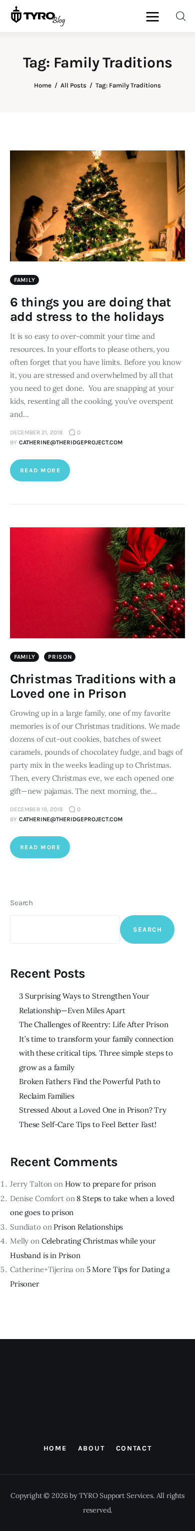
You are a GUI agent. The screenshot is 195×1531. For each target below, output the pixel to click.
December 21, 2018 (36, 432)
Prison (60, 656)
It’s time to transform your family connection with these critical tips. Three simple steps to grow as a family (96, 1053)
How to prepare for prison (110, 1184)
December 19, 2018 (36, 809)
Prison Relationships (88, 1227)
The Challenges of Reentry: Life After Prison (93, 1024)
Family (24, 279)
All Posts (73, 85)
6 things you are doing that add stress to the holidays (90, 309)
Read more (40, 470)
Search (21, 902)
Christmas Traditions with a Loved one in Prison (93, 686)
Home (43, 85)
